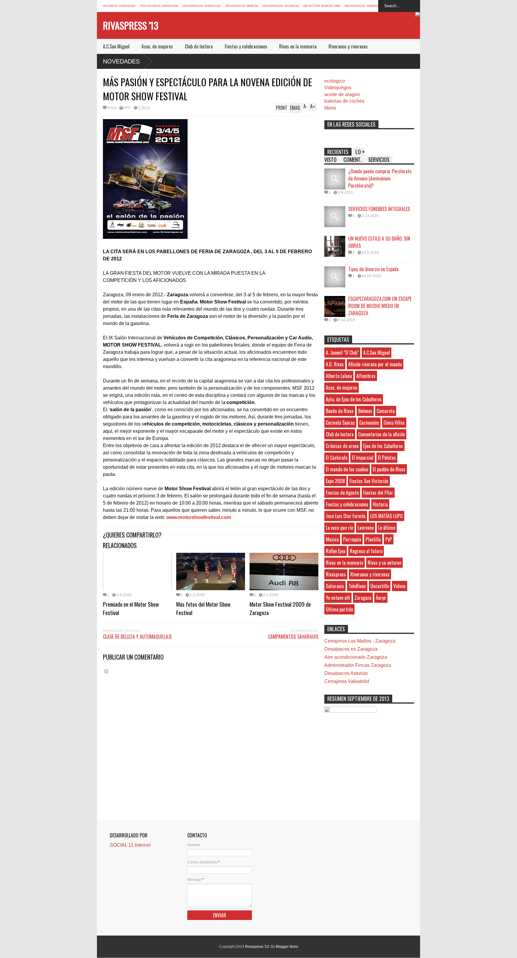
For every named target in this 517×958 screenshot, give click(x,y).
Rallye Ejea (335, 551)
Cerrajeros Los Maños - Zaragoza (360, 640)
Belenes (365, 411)
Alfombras (365, 375)
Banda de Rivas (340, 411)
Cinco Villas (394, 422)
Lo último (386, 527)
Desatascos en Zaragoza (351, 649)
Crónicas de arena (342, 446)
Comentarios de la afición (381, 434)
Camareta (386, 411)
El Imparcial (362, 457)
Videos (399, 586)
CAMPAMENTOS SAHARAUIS (293, 636)
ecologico (334, 80)
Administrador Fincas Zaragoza (357, 665)
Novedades (121, 61)
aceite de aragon (342, 94)
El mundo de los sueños (347, 469)
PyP (388, 539)
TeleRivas (357, 586)
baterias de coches (344, 101)
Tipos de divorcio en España (373, 269)
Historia (380, 504)
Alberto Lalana (339, 375)
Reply (112, 108)
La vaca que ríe (339, 527)
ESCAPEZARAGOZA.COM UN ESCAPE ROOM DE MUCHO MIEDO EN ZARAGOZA (380, 306)
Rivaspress (336, 574)
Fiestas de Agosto (342, 492)
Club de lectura (199, 46)
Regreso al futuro (366, 551)
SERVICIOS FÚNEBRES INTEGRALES (379, 208)
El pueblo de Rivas (389, 469)
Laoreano (366, 527)
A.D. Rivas (335, 364)
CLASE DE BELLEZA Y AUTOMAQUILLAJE (137, 636)
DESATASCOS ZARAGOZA (202, 5)
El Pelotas (387, 457)
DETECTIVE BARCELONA (321, 5)
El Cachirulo (336, 457)
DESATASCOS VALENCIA (281, 5)
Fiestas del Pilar (378, 492)
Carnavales (369, 422)
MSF (127, 108)
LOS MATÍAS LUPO (386, 516)
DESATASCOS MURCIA (241, 5)
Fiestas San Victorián (368, 481)
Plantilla (373, 539)
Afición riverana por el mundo (375, 364)
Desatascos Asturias (346, 673)
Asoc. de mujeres (157, 46)
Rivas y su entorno (384, 562)
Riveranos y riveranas (348, 46)
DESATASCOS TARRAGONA (365, 5)
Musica (332, 539)
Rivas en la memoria (298, 46)
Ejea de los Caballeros (383, 446)
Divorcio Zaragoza (119, 5)
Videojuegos (337, 87)
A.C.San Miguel (116, 46)
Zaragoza (363, 597)
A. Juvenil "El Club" (342, 352)
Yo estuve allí (338, 597)
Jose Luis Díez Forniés (346, 516)
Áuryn (381, 597)
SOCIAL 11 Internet (130, 845)
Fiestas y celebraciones (246, 46)
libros (330, 107)
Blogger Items (287, 947)
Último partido (339, 609)
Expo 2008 (335, 481)
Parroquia (352, 539)
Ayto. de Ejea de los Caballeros (353, 399)
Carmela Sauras (340, 422)
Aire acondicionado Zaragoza (355, 657)
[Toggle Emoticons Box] (106, 671)
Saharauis (335, 586)
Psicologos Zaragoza (159, 5)
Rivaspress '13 (130, 25)
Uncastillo (379, 586)
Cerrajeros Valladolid (346, 681)
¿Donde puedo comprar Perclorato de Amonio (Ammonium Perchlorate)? (379, 178)
